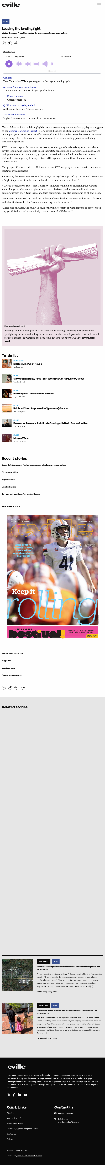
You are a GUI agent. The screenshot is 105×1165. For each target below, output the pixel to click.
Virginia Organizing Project (23, 131)
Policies (10, 1139)
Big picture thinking (10, 472)
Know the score (15, 96)
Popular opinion (8, 479)
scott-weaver (7, 37)
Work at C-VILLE (14, 1118)
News (5, 21)
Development (44, 961)
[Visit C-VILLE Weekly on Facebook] (14, 1095)
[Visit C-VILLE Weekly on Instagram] (8, 1095)
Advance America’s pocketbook (19, 87)
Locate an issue (8, 668)
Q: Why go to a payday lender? (19, 105)
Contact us (11, 1134)
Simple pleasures (9, 487)
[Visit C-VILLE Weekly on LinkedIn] (19, 1095)
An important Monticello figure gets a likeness (21, 494)
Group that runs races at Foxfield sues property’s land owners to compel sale (34, 465)
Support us (6, 660)
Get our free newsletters (12, 675)
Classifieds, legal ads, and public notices (22, 1128)
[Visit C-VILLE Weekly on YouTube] (25, 1095)
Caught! (7, 77)
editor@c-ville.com (66, 1113)
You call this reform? (14, 114)
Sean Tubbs (41, 991)
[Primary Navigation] (99, 4)
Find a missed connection (12, 653)
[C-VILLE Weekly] (12, 4)
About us (10, 1113)
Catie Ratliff (41, 1038)
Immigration (43, 1005)
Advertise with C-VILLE (16, 1123)
